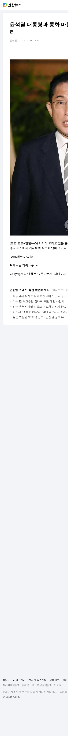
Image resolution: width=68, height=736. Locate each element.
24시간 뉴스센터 (37, 680)
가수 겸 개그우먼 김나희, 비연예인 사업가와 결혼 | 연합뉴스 (40, 301)
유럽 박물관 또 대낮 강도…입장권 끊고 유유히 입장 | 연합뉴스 (40, 317)
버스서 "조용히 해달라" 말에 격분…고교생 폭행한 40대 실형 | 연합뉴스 (40, 312)
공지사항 (54, 680)
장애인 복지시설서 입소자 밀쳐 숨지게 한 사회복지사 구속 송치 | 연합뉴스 (40, 306)
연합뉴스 (15, 5)
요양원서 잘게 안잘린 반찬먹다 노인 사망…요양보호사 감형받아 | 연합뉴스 (40, 296)
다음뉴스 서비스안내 (14, 680)
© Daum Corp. (11, 696)
